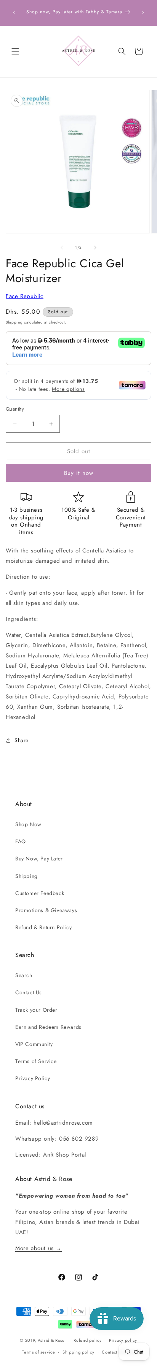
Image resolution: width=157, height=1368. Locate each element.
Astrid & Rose (51, 1340)
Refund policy (87, 1340)
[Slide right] (95, 247)
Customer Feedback (39, 893)
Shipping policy (78, 1352)
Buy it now (78, 473)
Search (23, 975)
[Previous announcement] (14, 12)
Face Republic (24, 296)
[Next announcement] (143, 12)
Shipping (14, 322)
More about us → (38, 1248)
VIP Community (34, 1044)
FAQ (20, 841)
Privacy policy (123, 1340)
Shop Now (28, 824)
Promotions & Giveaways (46, 910)
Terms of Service (36, 1061)
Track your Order (36, 1010)
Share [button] (21, 740)
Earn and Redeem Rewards (48, 1027)
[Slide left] (61, 247)
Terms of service (38, 1352)
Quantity (15, 409)
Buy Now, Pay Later (39, 858)
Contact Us (28, 992)
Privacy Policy (32, 1078)
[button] (15, 51)
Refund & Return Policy (43, 927)
